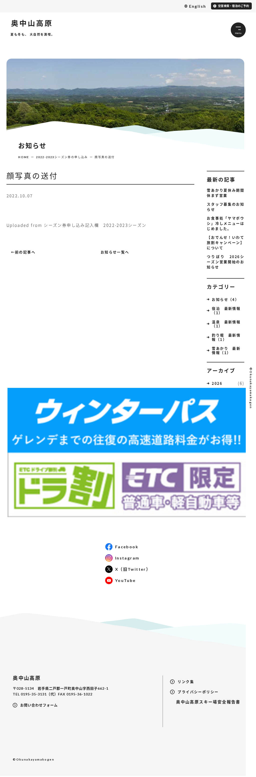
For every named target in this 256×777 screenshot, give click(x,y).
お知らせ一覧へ (115, 251)
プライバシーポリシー (198, 692)
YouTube (125, 580)
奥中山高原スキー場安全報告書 (205, 701)
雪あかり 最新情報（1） (226, 350)
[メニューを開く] (238, 29)
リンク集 (186, 681)
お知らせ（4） (225, 299)
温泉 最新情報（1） (226, 324)
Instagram (127, 557)
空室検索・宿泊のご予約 (233, 5)
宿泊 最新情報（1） (226, 310)
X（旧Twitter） (133, 569)
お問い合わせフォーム (39, 705)
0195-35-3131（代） (39, 694)
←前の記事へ (23, 251)
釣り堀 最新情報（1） (226, 337)
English (197, 6)
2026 (217, 383)
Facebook (126, 546)
